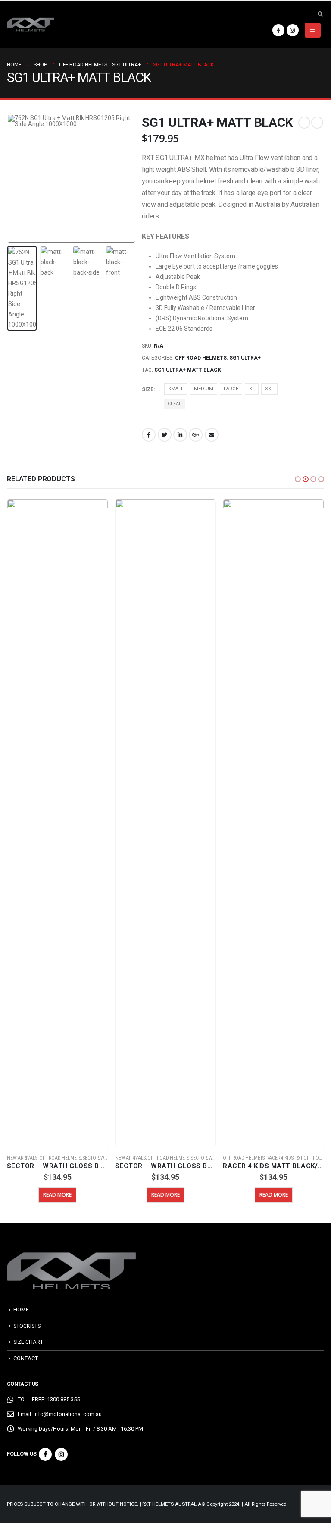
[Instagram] (293, 30)
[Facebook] (278, 30)
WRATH (108, 1158)
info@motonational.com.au (68, 1414)
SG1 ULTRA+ (245, 358)
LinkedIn (180, 435)
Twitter (165, 435)
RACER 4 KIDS (172, 1158)
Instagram (61, 1454)
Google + (196, 435)
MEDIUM (203, 389)
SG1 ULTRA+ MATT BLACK (187, 370)
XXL (269, 389)
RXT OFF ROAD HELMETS (212, 1158)
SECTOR (91, 1158)
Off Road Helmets (201, 358)
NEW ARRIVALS (22, 1158)
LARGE (231, 389)
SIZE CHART (28, 1342)
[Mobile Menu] (313, 30)
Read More (58, 1194)
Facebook (149, 435)
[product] (58, 823)
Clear (174, 403)
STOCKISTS (27, 1326)
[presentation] (17, 178)
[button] (298, 479)
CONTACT (25, 1358)
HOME (21, 1309)
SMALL (176, 389)
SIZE (147, 389)
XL (252, 389)
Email (212, 435)
